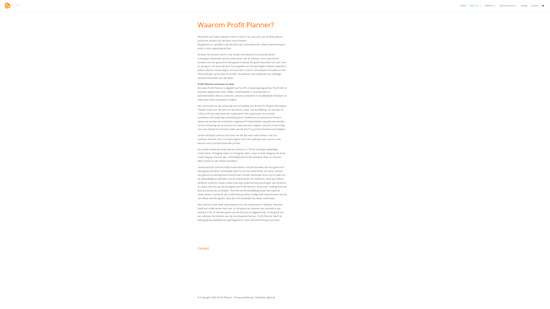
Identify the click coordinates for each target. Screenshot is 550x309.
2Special (270, 297)
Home (463, 6)
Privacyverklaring (243, 297)
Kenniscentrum (507, 6)
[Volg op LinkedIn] (350, 296)
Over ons (474, 6)
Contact (535, 6)
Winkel (524, 6)
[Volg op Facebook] (338, 296)
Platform (489, 6)
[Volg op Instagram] (344, 296)
